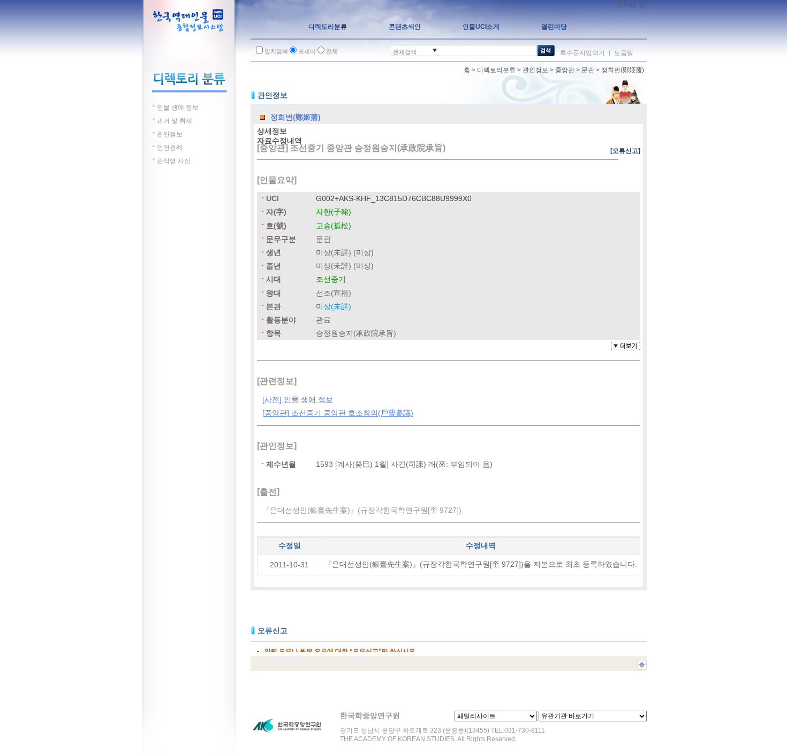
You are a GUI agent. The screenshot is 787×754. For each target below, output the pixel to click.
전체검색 (405, 52)
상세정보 (272, 131)
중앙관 (564, 70)
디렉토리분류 (496, 70)
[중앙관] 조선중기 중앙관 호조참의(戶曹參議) (337, 413)
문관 (587, 70)
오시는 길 (631, 4)
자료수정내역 (279, 140)
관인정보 (535, 70)
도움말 (623, 53)
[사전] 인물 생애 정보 (297, 399)
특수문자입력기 (582, 53)
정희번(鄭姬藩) (622, 70)
